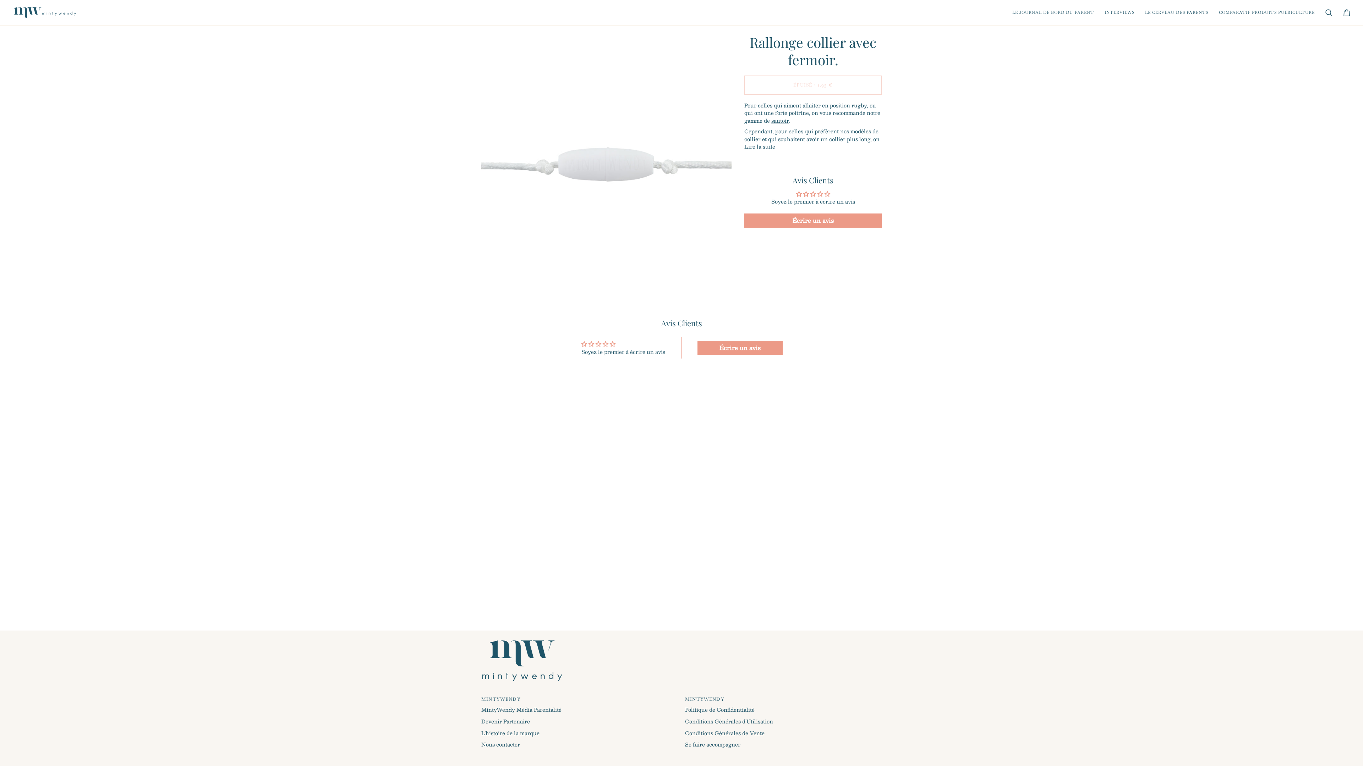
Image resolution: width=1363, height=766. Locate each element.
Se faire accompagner (712, 744)
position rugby (848, 105)
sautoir (780, 120)
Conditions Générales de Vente (725, 733)
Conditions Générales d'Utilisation (729, 721)
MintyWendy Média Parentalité (521, 709)
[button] (1053, 12)
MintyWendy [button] (501, 699)
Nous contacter (500, 744)
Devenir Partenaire (505, 721)
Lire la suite (759, 147)
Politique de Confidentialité (720, 709)
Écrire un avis (813, 220)
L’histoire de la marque (510, 733)
